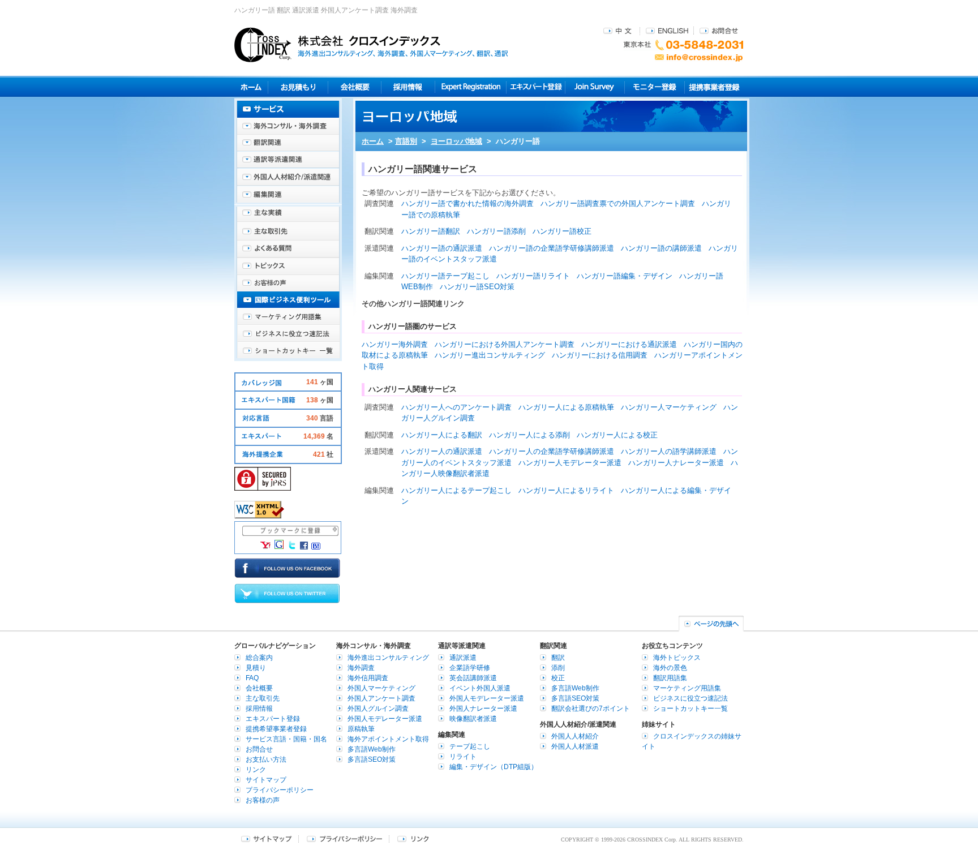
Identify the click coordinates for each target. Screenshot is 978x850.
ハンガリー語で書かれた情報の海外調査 (467, 203)
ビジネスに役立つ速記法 (288, 333)
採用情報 (408, 87)
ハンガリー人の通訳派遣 (441, 451)
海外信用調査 (368, 678)
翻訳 (558, 658)
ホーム (373, 141)
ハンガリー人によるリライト (566, 490)
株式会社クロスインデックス (371, 44)
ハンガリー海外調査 (395, 344)
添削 (558, 668)
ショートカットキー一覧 (288, 350)
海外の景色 (670, 668)
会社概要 (354, 87)
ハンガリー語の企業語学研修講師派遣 (551, 248)
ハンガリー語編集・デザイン (624, 276)
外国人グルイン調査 (378, 708)
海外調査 (361, 668)
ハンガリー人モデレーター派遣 (569, 462)
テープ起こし (469, 746)
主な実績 (288, 215)
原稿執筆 (361, 729)
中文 (618, 30)
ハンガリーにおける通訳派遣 (629, 344)
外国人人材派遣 (575, 746)
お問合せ (719, 30)
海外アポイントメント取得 (388, 739)
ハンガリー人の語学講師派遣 (669, 451)
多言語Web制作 (372, 749)
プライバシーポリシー (280, 790)
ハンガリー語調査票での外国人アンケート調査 (618, 203)
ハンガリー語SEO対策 (477, 286)
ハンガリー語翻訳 (430, 231)
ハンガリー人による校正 (617, 435)
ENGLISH (667, 30)
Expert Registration (470, 87)
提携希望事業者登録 (276, 729)
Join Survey (595, 87)
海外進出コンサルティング (388, 658)
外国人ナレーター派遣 (483, 708)
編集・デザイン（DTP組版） (493, 767)
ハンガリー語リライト (533, 276)
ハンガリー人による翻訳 (441, 435)
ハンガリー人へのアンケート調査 (456, 407)
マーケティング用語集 (288, 316)
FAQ (252, 678)
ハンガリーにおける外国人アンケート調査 (504, 344)
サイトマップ (266, 780)
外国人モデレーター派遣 (385, 719)
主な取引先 (288, 232)
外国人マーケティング (381, 688)
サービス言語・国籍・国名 (286, 739)
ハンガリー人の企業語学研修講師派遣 (551, 451)
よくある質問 (288, 249)
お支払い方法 (266, 759)
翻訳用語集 (670, 678)
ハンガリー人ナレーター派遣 (676, 462)
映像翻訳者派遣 (473, 719)
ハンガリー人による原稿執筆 (566, 407)
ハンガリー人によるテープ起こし (456, 490)
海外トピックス (288, 265)
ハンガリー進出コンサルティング (490, 355)
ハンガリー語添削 (496, 231)
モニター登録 (654, 87)
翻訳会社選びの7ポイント (590, 708)
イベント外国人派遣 (480, 688)
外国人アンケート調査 (381, 698)
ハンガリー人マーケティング (669, 407)
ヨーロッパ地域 (456, 141)
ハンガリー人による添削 (529, 435)
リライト (463, 757)
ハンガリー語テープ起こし (445, 276)
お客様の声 (288, 282)
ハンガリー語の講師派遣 (661, 248)
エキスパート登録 (535, 87)
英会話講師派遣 (473, 678)
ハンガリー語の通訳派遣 (441, 248)
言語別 (406, 141)
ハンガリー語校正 (562, 231)
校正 (558, 678)
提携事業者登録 (714, 87)
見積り (298, 87)
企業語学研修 (469, 668)
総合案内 (259, 658)
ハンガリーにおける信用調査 (599, 355)
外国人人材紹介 (575, 736)
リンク (256, 770)
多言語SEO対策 (372, 759)
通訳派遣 (463, 658)
